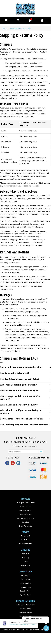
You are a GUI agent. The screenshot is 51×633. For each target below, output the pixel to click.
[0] (30, 21)
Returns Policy (25, 587)
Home (4, 28)
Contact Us (25, 565)
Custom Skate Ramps (25, 518)
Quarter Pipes (25, 506)
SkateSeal (25, 522)
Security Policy (25, 591)
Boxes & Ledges (26, 514)
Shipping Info (25, 575)
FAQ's (25, 561)
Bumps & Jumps (25, 510)
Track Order (25, 540)
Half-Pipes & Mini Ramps (25, 605)
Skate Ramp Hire (25, 526)
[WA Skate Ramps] (25, 8)
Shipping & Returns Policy (21, 28)
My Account (25, 536)
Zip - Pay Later (25, 595)
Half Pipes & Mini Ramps (25, 503)
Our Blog (25, 557)
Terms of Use (26, 579)
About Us (25, 554)
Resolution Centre (25, 544)
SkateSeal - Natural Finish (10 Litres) (22, 624)
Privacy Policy (25, 583)
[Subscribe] (41, 452)
